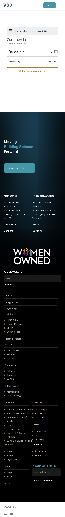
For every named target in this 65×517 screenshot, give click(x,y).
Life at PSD (40, 431)
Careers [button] (8, 230)
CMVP (10, 327)
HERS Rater (12, 320)
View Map (8, 218)
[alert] (32, 31)
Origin (10, 472)
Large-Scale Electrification (19, 409)
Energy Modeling (15, 324)
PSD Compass (42, 409)
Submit (40, 488)
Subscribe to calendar (31, 70)
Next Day (52, 61)
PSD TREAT (40, 413)
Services (8, 295)
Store (7, 483)
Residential (10, 344)
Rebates (11, 354)
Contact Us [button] (10, 224)
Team (10, 476)
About (7, 466)
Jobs (37, 435)
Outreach (11, 374)
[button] (60, 5)
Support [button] (37, 230)
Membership (13, 391)
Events (10, 43)
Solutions (9, 402)
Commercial (10, 365)
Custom (11, 378)
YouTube (41, 455)
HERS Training (14, 395)
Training (8, 314)
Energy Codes (11, 302)
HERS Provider (11, 385)
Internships (40, 439)
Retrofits (11, 358)
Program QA (10, 308)
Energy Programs (13, 338)
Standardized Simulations (19, 413)
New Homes (13, 350)
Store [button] (35, 224)
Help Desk (40, 417)
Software (37, 402)
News (9, 451)
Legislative (12, 459)
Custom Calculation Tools (19, 440)
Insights (8, 444)
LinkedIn (41, 451)
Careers (36, 424)
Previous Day (14, 61)
